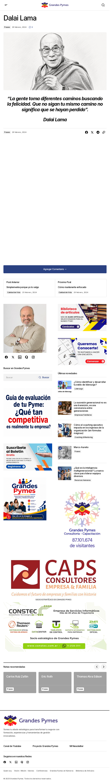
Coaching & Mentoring (84, 437)
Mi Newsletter (77, 746)
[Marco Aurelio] (64, 452)
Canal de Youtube (12, 746)
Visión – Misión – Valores (24, 771)
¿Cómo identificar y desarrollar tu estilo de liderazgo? (90, 383)
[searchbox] (20, 377)
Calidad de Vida (13, 292)
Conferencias (42, 771)
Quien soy (7, 771)
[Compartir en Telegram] (98, 132)
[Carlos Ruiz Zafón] (19, 682)
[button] (6, 5)
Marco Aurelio (81, 447)
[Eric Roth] (55, 682)
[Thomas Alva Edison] (90, 682)
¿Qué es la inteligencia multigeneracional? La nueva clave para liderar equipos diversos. (88, 472)
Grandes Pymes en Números (61, 771)
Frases (7, 27)
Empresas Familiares (83, 415)
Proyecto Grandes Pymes (45, 746)
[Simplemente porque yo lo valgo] (29, 288)
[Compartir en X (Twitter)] (92, 132)
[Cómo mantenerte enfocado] (80, 288)
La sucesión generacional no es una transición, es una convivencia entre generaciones (90, 406)
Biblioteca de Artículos (85, 771)
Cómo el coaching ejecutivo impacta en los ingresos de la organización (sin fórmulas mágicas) (89, 429)
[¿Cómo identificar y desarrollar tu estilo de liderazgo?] (64, 387)
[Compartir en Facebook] (86, 132)
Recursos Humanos (83, 480)
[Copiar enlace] (104, 132)
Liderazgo (79, 389)
